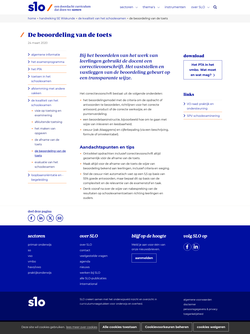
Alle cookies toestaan (120, 327)
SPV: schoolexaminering (204, 116)
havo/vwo (34, 267)
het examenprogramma (47, 62)
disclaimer (190, 304)
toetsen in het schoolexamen (41, 79)
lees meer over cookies (81, 327)
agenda (85, 261)
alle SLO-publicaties (93, 278)
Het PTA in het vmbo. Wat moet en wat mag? (202, 70)
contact (85, 250)
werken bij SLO (90, 272)
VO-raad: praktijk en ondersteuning (200, 106)
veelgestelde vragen (94, 256)
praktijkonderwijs (40, 272)
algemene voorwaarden (198, 299)
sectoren (126, 7)
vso (30, 256)
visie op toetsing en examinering (48, 113)
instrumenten (175, 7)
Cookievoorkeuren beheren (167, 327)
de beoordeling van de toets (50, 153)
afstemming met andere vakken (48, 91)
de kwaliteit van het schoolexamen (44, 103)
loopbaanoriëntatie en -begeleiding (47, 177)
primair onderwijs (40, 244)
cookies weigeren (211, 327)
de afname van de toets (47, 142)
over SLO (198, 7)
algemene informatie (45, 54)
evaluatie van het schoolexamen (46, 164)
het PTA (36, 69)
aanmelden (145, 259)
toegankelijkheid (193, 313)
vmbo (32, 261)
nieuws (85, 267)
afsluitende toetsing (48, 122)
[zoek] (215, 7)
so (29, 250)
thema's (149, 7)
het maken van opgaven (45, 131)
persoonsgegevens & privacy (201, 309)
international (88, 284)
